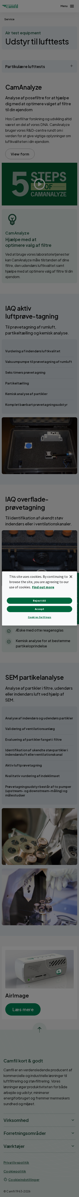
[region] (39, 598)
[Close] (71, 577)
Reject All (39, 600)
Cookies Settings (39, 617)
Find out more (43, 587)
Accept (39, 609)
